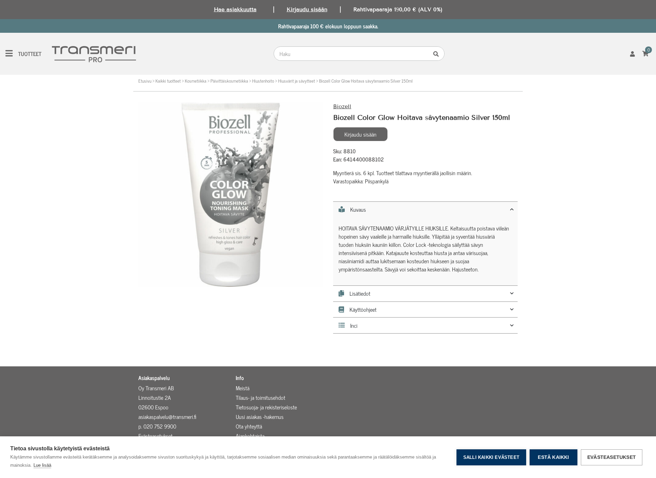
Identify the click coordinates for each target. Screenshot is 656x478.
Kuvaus (358, 209)
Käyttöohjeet (363, 309)
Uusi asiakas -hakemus (260, 416)
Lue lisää (42, 465)
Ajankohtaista (250, 435)
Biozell (342, 106)
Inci (353, 325)
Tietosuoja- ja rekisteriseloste (266, 407)
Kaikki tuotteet (168, 80)
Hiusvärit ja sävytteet (296, 80)
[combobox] (352, 53)
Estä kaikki (553, 457)
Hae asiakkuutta (235, 9)
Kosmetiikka (195, 80)
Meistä (242, 387)
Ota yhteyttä (249, 426)
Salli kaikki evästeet (491, 457)
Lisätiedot (360, 293)
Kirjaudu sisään (307, 9)
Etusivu (144, 80)
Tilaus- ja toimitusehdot (260, 397)
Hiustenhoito (263, 80)
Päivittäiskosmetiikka (229, 80)
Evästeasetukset (611, 457)
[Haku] (437, 53)
